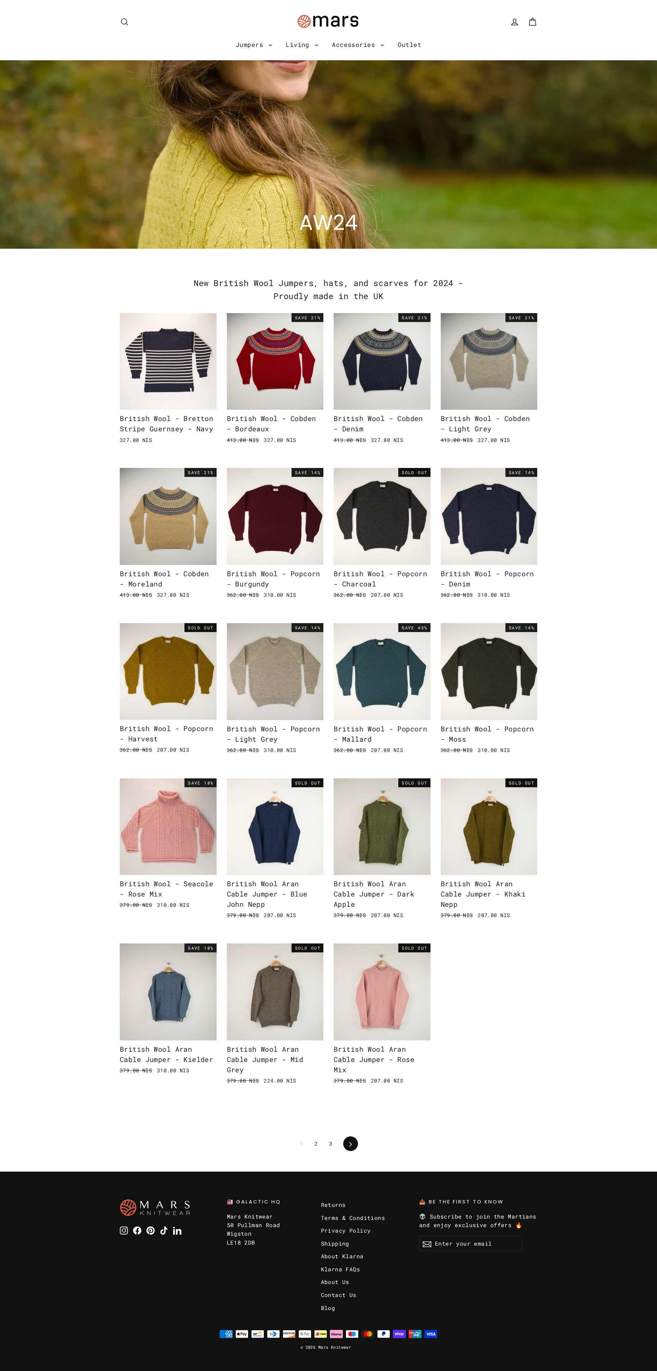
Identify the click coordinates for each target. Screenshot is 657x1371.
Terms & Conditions (353, 1217)
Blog (328, 1307)
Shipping (335, 1243)
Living (299, 44)
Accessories (355, 44)
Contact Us (339, 1294)
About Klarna (342, 1256)
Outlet (409, 44)
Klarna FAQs (340, 1269)
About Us (335, 1281)
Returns (333, 1204)
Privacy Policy (346, 1230)
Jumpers (251, 44)
